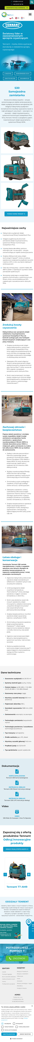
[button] (32, 2)
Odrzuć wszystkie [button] (25, 1034)
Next (29, 874)
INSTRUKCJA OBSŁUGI (17, 787)
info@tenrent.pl (18, 1)
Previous (5, 874)
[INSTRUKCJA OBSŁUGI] (17, 783)
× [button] (32, 1006)
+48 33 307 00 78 (18, 4)
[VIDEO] (17, 812)
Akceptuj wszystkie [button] (9, 1034)
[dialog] (17, 1023)
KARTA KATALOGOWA (17, 776)
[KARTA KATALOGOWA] (17, 771)
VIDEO (17, 816)
